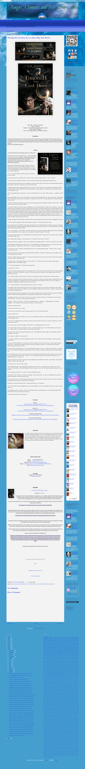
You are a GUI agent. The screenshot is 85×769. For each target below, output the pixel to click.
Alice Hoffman (67, 677)
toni (35, 563)
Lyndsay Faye (57, 729)
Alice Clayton (53, 659)
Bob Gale (67, 700)
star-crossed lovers (68, 650)
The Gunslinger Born (73, 413)
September (11, 656)
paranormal (45, 645)
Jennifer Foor (54, 718)
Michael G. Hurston (51, 733)
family (71, 658)
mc (69, 657)
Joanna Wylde (74, 665)
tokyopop (68, 693)
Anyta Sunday (65, 697)
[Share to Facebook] (33, 582)
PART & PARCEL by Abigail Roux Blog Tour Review (74, 101)
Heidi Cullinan (68, 682)
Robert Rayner (50, 740)
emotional (77, 690)
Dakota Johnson (67, 707)
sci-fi (44, 643)
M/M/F (56, 686)
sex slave (48, 659)
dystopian (58, 652)
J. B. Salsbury (76, 672)
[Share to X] (32, 582)
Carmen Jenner (49, 665)
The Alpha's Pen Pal (73, 422)
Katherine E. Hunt (73, 720)
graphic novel (56, 655)
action (12, 584)
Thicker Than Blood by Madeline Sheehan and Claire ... (21, 691)
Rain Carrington (55, 687)
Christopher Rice (46, 705)
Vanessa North (52, 747)
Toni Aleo (72, 745)
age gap (67, 668)
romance (51, 637)
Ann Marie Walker (52, 697)
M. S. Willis (76, 729)
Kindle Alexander (49, 666)
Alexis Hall (66, 663)
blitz (75, 639)
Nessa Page (58, 736)
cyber (47, 750)
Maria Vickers (52, 730)
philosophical (50, 693)
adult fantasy (61, 668)
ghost (49, 691)
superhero (62, 755)
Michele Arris (63, 733)
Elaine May (52, 709)
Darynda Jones (59, 680)
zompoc (74, 693)
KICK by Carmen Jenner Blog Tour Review (18, 679)
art (49, 690)
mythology (64, 655)
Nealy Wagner (49, 736)
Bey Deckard (73, 643)
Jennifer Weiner (59, 718)
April (10, 666)
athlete (65, 675)
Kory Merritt (62, 723)
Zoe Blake (75, 747)
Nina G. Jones (76, 666)
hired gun (54, 691)
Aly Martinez (60, 648)
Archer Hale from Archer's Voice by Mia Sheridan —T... (21, 706)
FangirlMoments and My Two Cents (35, 570)
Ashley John (48, 698)
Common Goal (71, 478)
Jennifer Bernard (50, 683)
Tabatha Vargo (49, 745)
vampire (77, 657)
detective (51, 655)
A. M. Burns (53, 694)
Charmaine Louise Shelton (73, 670)
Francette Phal (62, 665)
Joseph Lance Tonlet (75, 683)
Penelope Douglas (75, 661)
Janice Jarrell (72, 716)
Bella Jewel (55, 679)
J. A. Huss (71, 672)
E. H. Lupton (65, 708)
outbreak (45, 754)
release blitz (63, 637)
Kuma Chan (60, 725)
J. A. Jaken (29, 584)
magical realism (56, 752)
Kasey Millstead (60, 720)
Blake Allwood (63, 700)
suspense (53, 654)
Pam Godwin (51, 658)
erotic (61, 639)
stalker (54, 755)
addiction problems (54, 668)
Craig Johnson (72, 470)
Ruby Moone (70, 740)
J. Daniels (48, 716)
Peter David (72, 414)
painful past (55, 644)
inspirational (75, 751)
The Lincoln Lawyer (72, 418)
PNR (70, 659)
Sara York (68, 741)
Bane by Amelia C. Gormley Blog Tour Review (74, 151)
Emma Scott (48, 711)
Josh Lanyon (74, 719)
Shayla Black (56, 743)
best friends (48, 643)
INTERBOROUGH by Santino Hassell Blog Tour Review (74, 230)
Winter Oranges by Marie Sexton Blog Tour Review (74, 221)
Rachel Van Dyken (74, 651)
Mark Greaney (72, 488)
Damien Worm (73, 707)
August (10, 658)
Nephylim (53, 736)
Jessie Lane (70, 718)
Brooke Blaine (57, 661)
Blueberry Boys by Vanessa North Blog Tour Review (74, 277)
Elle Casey (64, 709)
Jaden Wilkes (62, 716)
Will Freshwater (64, 747)
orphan (77, 752)
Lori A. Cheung (64, 727)
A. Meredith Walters (59, 694)
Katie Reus (48, 722)
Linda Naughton (49, 727)
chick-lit (60, 647)
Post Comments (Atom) (38, 628)
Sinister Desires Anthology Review (74, 131)
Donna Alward (73, 680)
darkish (45, 647)
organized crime (54, 641)
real (53, 693)
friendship (20, 584)
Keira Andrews (53, 722)
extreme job (59, 750)
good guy (25, 584)
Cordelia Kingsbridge (59, 705)
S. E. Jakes (75, 740)
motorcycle (48, 663)
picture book (53, 754)
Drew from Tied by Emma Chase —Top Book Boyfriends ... (22, 698)
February (11, 669)
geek (60, 751)
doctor (71, 690)
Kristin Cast (50, 725)
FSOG (68, 711)
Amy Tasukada (54, 670)
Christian (54, 680)
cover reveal (57, 662)
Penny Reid (45, 662)
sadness (44, 755)
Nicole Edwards (69, 666)
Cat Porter (66, 701)
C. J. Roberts (70, 679)
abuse (62, 675)
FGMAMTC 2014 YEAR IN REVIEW (17, 735)
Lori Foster (69, 727)
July (10, 660)
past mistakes (46, 648)
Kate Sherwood (66, 720)
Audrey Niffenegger (54, 698)
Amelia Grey (56, 695)
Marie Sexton (46, 675)
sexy (61, 645)
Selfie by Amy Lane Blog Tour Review (74, 286)
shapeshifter (53, 663)
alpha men (68, 644)
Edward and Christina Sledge (58, 672)
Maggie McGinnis (46, 730)
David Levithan (55, 708)
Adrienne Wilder (56, 677)
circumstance (76, 748)
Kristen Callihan (68, 723)
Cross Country (71, 455)
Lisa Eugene (54, 727)
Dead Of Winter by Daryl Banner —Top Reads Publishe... (21, 716)
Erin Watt (66, 672)
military (77, 647)
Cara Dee (65, 670)
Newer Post (10, 623)
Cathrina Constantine (72, 701)
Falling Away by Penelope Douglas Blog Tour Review (21, 689)
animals (61, 748)
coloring (44, 750)
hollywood (70, 751)
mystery (47, 584)
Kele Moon (69, 661)
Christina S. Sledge (49, 704)
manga (60, 669)
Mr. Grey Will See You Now (53, 734)
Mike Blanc (45, 734)
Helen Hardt (45, 715)
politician (59, 754)
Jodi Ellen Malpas (50, 719)
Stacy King (61, 744)
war (78, 676)
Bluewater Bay (60, 670)
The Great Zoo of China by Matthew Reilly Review (20, 683)
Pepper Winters (46, 668)
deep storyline (51, 750)
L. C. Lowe (69, 725)
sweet (63, 644)
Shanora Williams (50, 743)
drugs (74, 690)
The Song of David (72, 427)
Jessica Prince (68, 683)
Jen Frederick (48, 718)
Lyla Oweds (52, 729)
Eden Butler (49, 672)
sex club (56, 693)
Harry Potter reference (61, 682)
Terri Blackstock (60, 745)
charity (53, 662)
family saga (64, 750)
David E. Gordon (50, 708)
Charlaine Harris (49, 680)
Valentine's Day (46, 747)
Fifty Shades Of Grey (55, 712)
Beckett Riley (53, 700)
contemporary (67, 648)
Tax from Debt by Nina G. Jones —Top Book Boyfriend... (21, 714)
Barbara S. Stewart (49, 679)
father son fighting (69, 750)
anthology (56, 647)
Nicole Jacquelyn (64, 736)
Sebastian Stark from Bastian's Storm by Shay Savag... (21, 727)
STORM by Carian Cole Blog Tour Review (74, 179)
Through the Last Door (36, 490)
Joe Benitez (56, 719)
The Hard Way (71, 464)
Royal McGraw (65, 740)
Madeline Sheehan (62, 666)
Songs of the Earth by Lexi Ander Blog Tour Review (20, 673)
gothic (51, 691)
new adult (72, 639)
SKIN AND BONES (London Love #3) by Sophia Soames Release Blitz (74, 573)
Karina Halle (51, 673)
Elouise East (68, 709)
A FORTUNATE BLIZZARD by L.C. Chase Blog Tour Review (74, 251)
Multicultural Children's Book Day (64, 734)
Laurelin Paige (65, 684)
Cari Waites (57, 701)
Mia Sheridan (70, 654)
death (69, 658)
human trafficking (72, 662)
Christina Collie (66, 702)
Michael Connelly (72, 442)
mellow (60, 676)
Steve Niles (65, 744)
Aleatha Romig (62, 677)
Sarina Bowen (46, 652)
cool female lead (67, 690)
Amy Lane (48, 670)
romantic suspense (74, 652)
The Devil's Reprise (72, 432)
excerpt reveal (61, 641)
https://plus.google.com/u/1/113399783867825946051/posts (38, 463)
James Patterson (72, 456)
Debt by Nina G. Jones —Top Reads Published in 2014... (21, 696)
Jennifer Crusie (56, 683)
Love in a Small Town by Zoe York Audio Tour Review (72, 508)
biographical (66, 748)
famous (44, 661)
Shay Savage (76, 654)
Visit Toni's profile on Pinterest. (71, 193)
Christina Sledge (56, 704)
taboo (59, 693)
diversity (55, 750)
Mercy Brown (70, 686)
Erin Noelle (63, 711)
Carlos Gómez (61, 701)
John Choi (69, 719)
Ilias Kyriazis (69, 715)
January (11, 671)
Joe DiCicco (60, 719)
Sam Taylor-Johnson (62, 741)
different (77, 659)
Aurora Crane (60, 698)
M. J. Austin (71, 729)
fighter (71, 648)
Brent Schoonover (73, 700)
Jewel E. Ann (66, 659)
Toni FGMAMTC (73, 588)
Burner (70, 492)
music (44, 659)
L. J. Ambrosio (74, 725)
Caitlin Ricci (52, 701)
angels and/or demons (74, 668)
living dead (51, 752)
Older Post (60, 623)
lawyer (44, 663)
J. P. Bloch (57, 716)
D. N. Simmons (61, 707)
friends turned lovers (66, 647)
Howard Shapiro (64, 715)
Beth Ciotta (58, 700)
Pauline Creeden (64, 737)
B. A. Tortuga (74, 698)
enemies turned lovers (48, 676)
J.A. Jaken (45, 490)
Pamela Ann (54, 737)
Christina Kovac (72, 702)
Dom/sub (45, 672)
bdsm (63, 645)
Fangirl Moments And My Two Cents (72, 81)
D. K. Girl (56, 707)
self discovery (50, 755)
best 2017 (69, 675)
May (10, 664)
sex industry (76, 645)
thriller (51, 648)
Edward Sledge (47, 709)
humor (77, 662)
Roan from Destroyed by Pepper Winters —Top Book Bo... (21, 704)
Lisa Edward (48, 686)
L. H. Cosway (55, 684)
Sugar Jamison (70, 744)
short (69, 669)
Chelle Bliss (48, 702)
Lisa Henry (53, 686)
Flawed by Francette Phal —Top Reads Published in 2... (21, 729)
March (10, 668)
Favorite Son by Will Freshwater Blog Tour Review (20, 692)
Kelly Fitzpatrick (59, 722)
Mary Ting (73, 730)
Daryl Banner (72, 409)
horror (77, 658)
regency (72, 754)
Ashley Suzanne (72, 663)
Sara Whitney (52, 675)
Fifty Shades (76, 711)
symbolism (67, 755)
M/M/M (50, 657)
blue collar (52, 690)
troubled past (51, 640)
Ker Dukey (75, 722)
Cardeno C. (76, 655)
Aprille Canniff (71, 697)
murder (67, 643)
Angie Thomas (46, 697)
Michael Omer (57, 733)
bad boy (50, 662)
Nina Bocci (69, 736)
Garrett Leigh (68, 665)
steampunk (58, 755)
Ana (78, 695)
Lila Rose (75, 726)
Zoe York (47, 748)
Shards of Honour (72, 474)
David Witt (60, 708)
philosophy (49, 754)
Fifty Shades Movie (47, 712)
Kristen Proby (73, 723)
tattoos (58, 663)
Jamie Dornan (67, 716)
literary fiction (45, 752)
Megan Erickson (66, 651)
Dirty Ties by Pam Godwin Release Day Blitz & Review (21, 700)
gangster (57, 751)
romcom (49, 647)
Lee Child (71, 465)
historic (67, 662)
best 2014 (59, 640)
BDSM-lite (48, 700)
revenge (67, 645)
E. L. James (69, 708)
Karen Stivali (45, 673)
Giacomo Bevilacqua (64, 712)
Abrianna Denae (66, 694)
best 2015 (67, 639)
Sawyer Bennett (58, 658)
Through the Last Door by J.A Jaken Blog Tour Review (74, 92)
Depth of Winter (72, 469)
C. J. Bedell (48, 701)
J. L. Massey (74, 682)
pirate (48, 661)
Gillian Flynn (70, 712)
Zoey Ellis (45, 690)
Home (35, 623)
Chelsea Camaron (54, 702)
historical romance (64, 751)
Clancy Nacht (52, 705)
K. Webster (48, 720)
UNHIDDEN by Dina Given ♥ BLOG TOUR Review (20, 687)
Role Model (71, 483)
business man (46, 669)
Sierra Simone (72, 743)
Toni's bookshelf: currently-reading (73, 405)
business (57, 657)
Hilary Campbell (57, 715)
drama (60, 644)
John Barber (65, 719)
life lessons (34, 584)
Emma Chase (46, 657)
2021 (9, 643)
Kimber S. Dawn (57, 723)
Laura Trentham (56, 726)
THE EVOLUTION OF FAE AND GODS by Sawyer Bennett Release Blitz (74, 170)
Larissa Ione (60, 684)
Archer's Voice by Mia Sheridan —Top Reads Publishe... (21, 725)
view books (76, 595)
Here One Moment (72, 460)
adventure (52, 748)
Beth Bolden (60, 679)
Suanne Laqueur (73, 687)
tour (54, 584)
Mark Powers (57, 730)
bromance (74, 675)
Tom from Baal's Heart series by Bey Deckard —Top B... (21, 731)
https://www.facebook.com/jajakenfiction (38, 462)
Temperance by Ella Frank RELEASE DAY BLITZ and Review (22, 694)
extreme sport (52, 669)
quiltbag (63, 754)
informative (59, 691)
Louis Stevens (74, 727)
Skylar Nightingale (49, 744)
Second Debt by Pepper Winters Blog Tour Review (20, 675)
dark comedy (62, 662)
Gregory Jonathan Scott (51, 682)
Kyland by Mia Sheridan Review (16, 677)
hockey (74, 658)
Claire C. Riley (52, 651)
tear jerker (62, 663)
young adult (45, 677)
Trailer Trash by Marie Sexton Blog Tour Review (74, 111)
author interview (71, 640)
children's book (70, 748)
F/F (66, 711)
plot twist (69, 655)
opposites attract (73, 752)
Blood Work (71, 441)
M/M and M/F (55, 666)
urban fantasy (58, 654)
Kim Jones (48, 723)
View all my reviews (35, 576)
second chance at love (54, 645)
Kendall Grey (70, 722)
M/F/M (77, 673)
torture (77, 755)
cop (63, 657)
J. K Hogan (53, 716)
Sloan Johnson (67, 687)
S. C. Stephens (61, 687)
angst (52, 647)
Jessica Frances (62, 683)
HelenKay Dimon (51, 715)
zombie (74, 650)
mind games (62, 752)
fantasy (15, 584)
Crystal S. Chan (76, 705)
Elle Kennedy (64, 654)
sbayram (46, 760)
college (61, 657)
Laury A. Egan (61, 726)
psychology (57, 639)
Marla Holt (62, 730)
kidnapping (57, 676)
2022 (9, 641)
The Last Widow (72, 450)
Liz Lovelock (59, 727)
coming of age (75, 644)
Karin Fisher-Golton (53, 720)
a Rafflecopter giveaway (35, 476)
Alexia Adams (45, 695)
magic (44, 584)
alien (48, 690)
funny (47, 691)
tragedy (71, 693)
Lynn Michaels (62, 729)
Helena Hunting (64, 661)
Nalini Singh (45, 687)
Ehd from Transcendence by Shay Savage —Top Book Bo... (22, 723)
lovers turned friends (70, 691)
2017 (9, 645)
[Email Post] (27, 582)
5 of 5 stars (41, 493)
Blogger (56, 760)
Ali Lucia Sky (51, 695)
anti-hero (73, 659)
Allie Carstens (72, 423)
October (11, 654)
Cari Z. (75, 679)
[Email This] (29, 582)
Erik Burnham (57, 711)
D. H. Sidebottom (46, 707)
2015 (9, 648)
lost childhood (63, 691)
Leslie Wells (67, 726)
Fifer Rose (71, 711)
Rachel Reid (72, 479)
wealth (55, 648)
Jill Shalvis (75, 718)
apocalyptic (52, 652)
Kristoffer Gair (54, 725)
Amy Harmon (72, 428)
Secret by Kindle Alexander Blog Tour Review (74, 240)
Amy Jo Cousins (74, 695)
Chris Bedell (60, 702)
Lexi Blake (74, 673)
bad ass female (64, 658)
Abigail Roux (50, 677)
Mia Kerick (45, 733)
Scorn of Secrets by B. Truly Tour (74, 141)
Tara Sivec (55, 745)
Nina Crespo (74, 736)
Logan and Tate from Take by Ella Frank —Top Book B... (21, 712)
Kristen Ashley (46, 658)
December (11, 650)
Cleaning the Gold (72, 446)
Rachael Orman (76, 737)
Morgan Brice (76, 686)
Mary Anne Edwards (67, 730)
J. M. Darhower (59, 651)
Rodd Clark (55, 740)
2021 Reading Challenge (72, 587)
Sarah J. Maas (72, 437)
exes (44, 691)
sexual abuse (72, 657)
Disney (69, 680)
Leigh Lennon (74, 684)
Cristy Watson (69, 705)
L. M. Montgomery (49, 726)
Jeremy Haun (65, 718)
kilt (78, 751)
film (51, 751)
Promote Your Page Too (69, 83)
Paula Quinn (58, 737)
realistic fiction (68, 754)
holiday (73, 647)
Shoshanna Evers (62, 743)
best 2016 (53, 650)
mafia (75, 691)
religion (77, 754)
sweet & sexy (75, 641)
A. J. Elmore (48, 694)
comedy (70, 641)
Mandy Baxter (60, 686)
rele (75, 754)
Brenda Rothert (65, 679)
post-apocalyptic (66, 676)
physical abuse (65, 669)
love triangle (61, 650)
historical (57, 669)
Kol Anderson (45, 684)
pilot (57, 754)
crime (77, 675)
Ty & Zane (76, 745)
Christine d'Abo (76, 704)
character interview (56, 643)
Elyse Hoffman (73, 709)
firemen (53, 751)
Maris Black (66, 686)
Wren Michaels (70, 747)
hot (53, 676)
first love (63, 643)
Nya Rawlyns (50, 687)
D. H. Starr (52, 707)
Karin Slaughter (72, 451)
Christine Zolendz (70, 704)
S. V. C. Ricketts (55, 741)
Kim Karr (51, 723)
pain (64, 639)
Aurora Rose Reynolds (67, 698)
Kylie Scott (51, 684)
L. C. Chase (64, 725)
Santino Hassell (47, 650)
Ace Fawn (71, 694)
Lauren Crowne (68, 673)
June (10, 662)
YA (52, 657)
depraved (66, 657)
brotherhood (57, 690)
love (39, 584)
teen (70, 755)
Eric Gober (53, 711)
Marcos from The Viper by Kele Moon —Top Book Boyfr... (21, 721)
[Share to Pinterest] (34, 582)
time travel (74, 755)
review (51, 584)
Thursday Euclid (67, 745)
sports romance (46, 654)
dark (57, 650)
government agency (65, 652)
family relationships (73, 637)
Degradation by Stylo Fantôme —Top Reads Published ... (21, 733)
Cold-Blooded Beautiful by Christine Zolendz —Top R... (21, 720)
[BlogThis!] (31, 582)
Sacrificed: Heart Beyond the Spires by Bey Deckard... (21, 708)
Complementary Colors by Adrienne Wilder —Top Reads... (22, 710)
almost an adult (57, 748)
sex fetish (71, 676)
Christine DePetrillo (62, 704)
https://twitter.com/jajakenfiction (37, 465)
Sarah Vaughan (72, 741)
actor (50, 748)
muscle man (67, 752)
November (11, 652)
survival (75, 676)
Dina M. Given (65, 680)
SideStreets (68, 743)
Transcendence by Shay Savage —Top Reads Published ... (22, 702)
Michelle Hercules (69, 733)
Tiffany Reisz (58, 675)
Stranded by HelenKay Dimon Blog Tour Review (74, 267)
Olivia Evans (49, 737)
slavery (71, 669)
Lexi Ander (71, 726)
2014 (9, 738)
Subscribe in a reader (70, 65)
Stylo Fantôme (46, 655)
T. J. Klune (76, 744)
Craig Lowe (65, 705)
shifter (72, 655)
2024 (9, 637)
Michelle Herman (75, 733)
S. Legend (50, 741)
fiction (49, 751)
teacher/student (63, 693)
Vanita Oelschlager (58, 747)
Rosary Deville (59, 740)
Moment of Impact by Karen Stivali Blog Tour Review (20, 681)
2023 (9, 639)
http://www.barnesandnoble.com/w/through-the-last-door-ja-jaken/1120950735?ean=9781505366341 (35, 419)
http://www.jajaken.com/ (37, 461)
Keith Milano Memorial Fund (59, 673)
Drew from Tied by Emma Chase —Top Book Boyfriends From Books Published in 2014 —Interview (74, 123)
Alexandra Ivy (76, 694)
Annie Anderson (59, 697)
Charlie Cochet (59, 659)
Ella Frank (76, 648)
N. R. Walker (73, 734)
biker (54, 657)
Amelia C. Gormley (74, 677)
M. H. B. (67, 729)
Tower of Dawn (72, 436)
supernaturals (52, 661)
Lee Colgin (70, 684)
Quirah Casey (70, 737)
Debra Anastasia (55, 665)
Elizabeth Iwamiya (58, 709)
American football (62, 695)
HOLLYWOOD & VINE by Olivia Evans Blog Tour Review (21, 718)
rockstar (71, 645)
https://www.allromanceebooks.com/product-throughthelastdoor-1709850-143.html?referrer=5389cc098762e (35, 415)
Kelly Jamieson (65, 722)
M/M (41, 584)
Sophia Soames (56, 744)
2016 (9, 647)
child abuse (61, 690)
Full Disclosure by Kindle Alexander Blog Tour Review (74, 211)
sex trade (49, 644)
